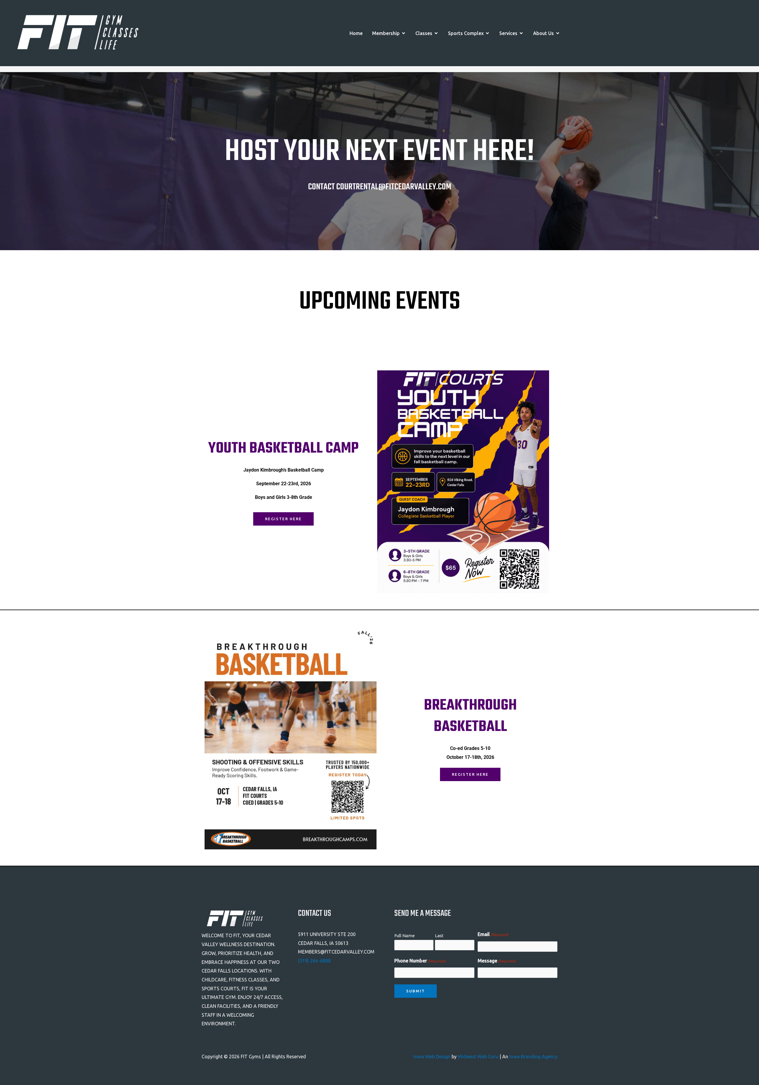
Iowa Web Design (432, 1056)
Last (439, 935)
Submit (415, 991)
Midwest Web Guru (478, 1056)
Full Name (404, 935)
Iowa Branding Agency (533, 1056)
